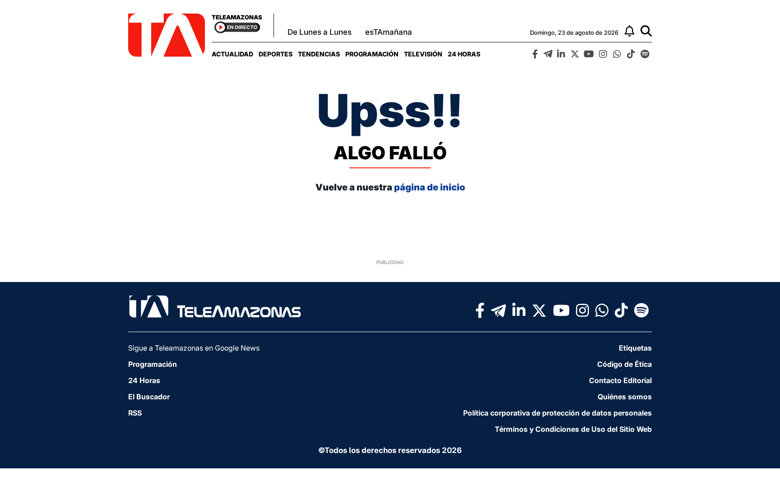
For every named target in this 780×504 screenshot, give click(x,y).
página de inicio (429, 187)
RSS (135, 412)
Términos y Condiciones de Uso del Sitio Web (573, 429)
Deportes (275, 54)
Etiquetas (635, 347)
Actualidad (232, 54)
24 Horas (464, 54)
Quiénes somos (625, 396)
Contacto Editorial (620, 380)
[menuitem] (232, 53)
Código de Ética (624, 364)
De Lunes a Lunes (320, 32)
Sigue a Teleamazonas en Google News (194, 347)
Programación (372, 54)
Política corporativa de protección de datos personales (557, 412)
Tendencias (319, 54)
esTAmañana (388, 32)
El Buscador (149, 396)
